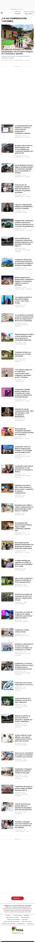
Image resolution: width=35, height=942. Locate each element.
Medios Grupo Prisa (17, 933)
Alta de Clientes (25, 917)
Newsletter (26, 915)
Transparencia (21, 923)
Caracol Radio (8, 13)
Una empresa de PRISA (17, 928)
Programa (17, 13)
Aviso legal (25, 919)
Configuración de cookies (8, 923)
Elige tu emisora (29, 13)
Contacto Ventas (17, 915)
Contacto (8, 915)
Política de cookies (26, 921)
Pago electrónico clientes (12, 917)
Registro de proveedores (13, 919)
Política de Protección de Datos (12, 921)
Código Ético (30, 923)
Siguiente (16, 898)
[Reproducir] (3, 47)
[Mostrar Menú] (1, 13)
